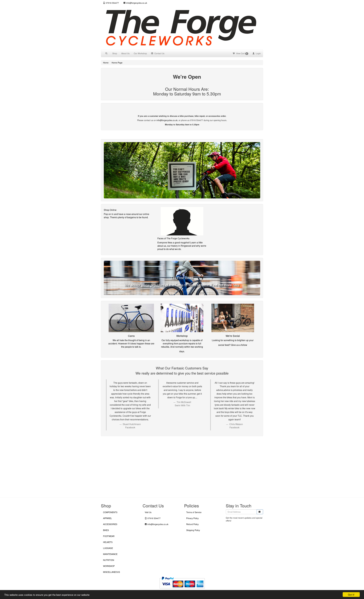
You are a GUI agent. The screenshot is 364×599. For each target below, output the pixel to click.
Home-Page (117, 62)
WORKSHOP (109, 566)
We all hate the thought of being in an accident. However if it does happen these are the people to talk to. (131, 343)
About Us (125, 53)
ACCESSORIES (110, 524)
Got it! (351, 594)
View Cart (241, 53)
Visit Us (148, 512)
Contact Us (159, 53)
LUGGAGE (108, 548)
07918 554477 (112, 2)
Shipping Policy (193, 530)
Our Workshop (140, 53)
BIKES (106, 530)
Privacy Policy (192, 518)
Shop (114, 53)
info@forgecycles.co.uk (167, 120)
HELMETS (107, 542)
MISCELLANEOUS (111, 572)
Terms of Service (193, 512)
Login (258, 53)
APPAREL (107, 518)
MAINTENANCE (110, 554)
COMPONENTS (110, 512)
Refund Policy (192, 524)
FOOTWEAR (108, 536)
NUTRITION (108, 560)
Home (105, 62)
